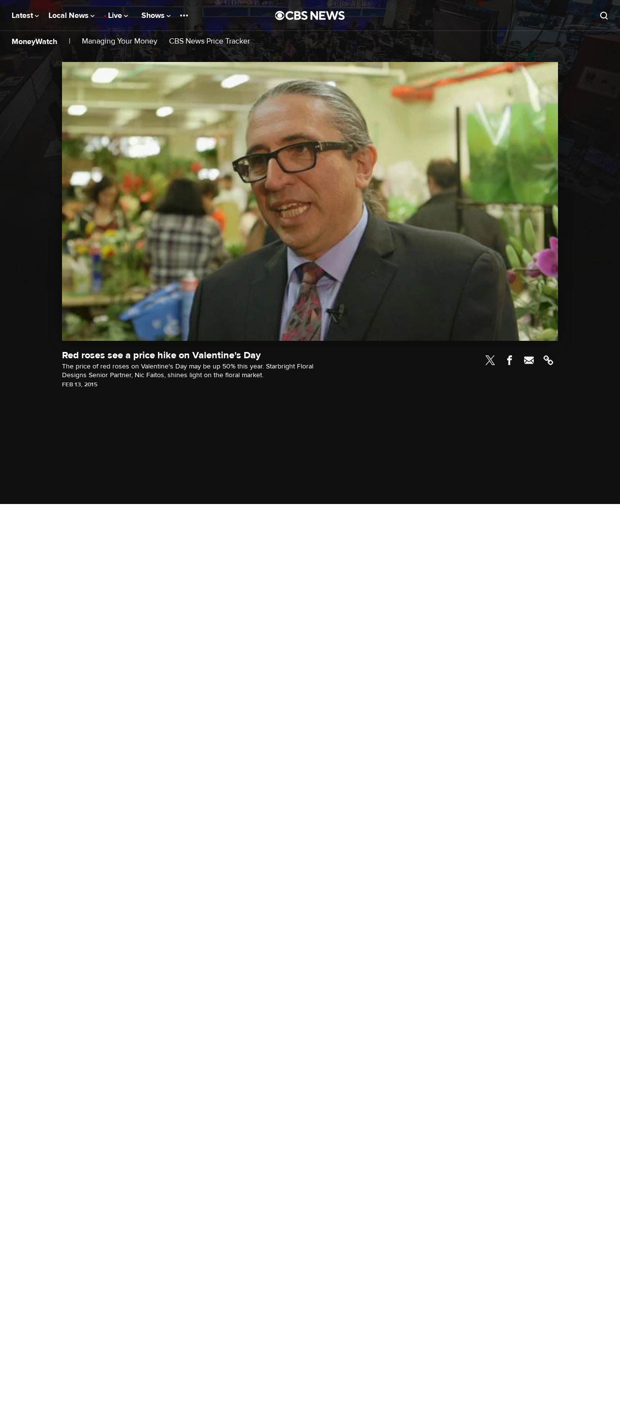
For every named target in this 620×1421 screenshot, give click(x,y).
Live (116, 15)
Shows (154, 15)
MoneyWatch (34, 41)
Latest (23, 15)
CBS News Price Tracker (209, 41)
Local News (69, 15)
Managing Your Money (119, 41)
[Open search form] (604, 15)
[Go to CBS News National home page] (310, 15)
